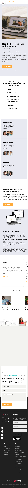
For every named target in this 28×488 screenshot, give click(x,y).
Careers (6, 454)
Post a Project (7, 66)
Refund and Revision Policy (21, 467)
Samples (17, 454)
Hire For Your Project (19, 452)
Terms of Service (18, 461)
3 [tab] (16, 290)
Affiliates (17, 448)
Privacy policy (18, 463)
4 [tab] (19, 290)
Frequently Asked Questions (21, 456)
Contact (6, 452)
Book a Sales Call (18, 450)
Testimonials (7, 450)
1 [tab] (10, 290)
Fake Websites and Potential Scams (19, 459)
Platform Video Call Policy (20, 473)
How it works (7, 448)
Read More (7, 204)
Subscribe (17, 434)
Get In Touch (7, 404)
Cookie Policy (18, 469)
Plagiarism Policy (18, 465)
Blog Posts (17, 446)
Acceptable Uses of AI (20, 471)
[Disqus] (14, 345)
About (5, 446)
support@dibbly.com (13, 375)
